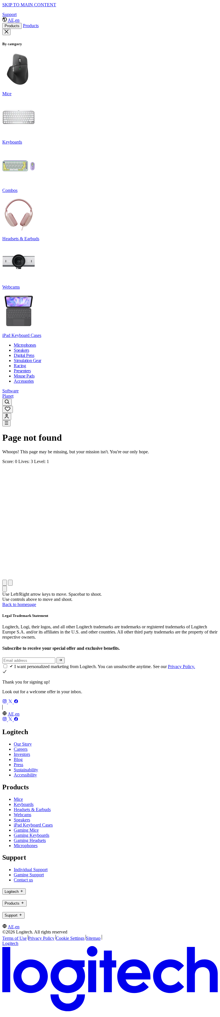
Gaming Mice (26, 830)
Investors (22, 754)
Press (18, 764)
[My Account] (6, 416)
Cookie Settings (70, 938)
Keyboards (24, 804)
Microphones (26, 845)
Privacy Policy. (181, 666)
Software (10, 390)
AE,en (13, 20)
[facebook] (16, 702)
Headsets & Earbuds (32, 809)
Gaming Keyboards (31, 835)
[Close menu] (6, 32)
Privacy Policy (41, 938)
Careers (21, 749)
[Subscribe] (60, 660)
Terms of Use (14, 938)
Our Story (23, 744)
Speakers (22, 819)
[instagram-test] (5, 702)
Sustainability (26, 769)
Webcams (22, 814)
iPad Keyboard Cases (33, 825)
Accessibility (25, 774)
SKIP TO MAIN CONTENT (29, 4)
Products (12, 26)
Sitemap (93, 938)
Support (9, 14)
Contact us (23, 879)
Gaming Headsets (30, 840)
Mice (18, 799)
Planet (7, 396)
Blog (18, 759)
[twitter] (11, 702)
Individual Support (31, 869)
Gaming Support (29, 874)
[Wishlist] (7, 409)
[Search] (7, 402)
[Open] (6, 423)
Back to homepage (19, 604)
